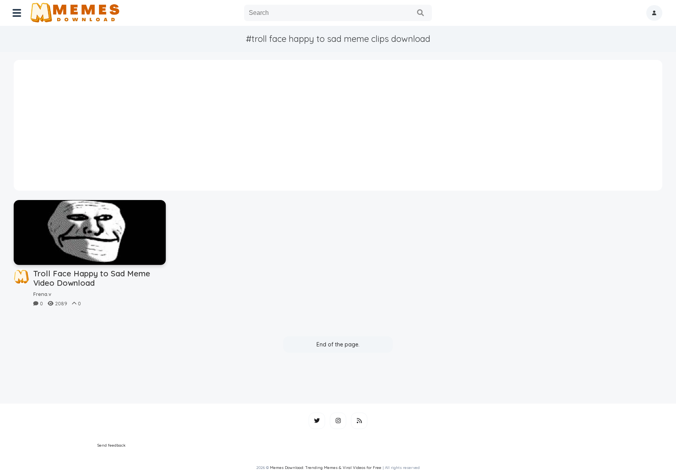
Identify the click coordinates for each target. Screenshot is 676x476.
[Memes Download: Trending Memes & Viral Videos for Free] (74, 13)
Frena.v (42, 294)
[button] (654, 13)
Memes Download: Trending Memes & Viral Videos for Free (325, 467)
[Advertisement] (338, 128)
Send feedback (111, 445)
